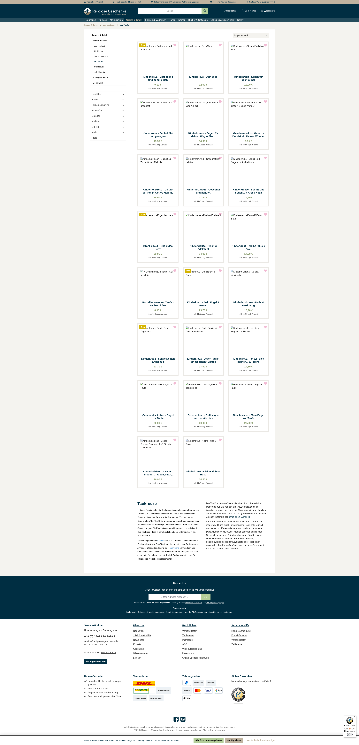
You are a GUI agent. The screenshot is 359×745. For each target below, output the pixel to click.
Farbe (95, 99)
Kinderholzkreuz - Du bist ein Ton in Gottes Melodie (158, 191)
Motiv (94, 132)
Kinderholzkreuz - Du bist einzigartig (248, 304)
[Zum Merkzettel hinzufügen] (175, 45)
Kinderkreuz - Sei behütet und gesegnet (158, 135)
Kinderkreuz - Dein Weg (203, 76)
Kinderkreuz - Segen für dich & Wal (248, 78)
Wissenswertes (140, 653)
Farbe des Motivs (100, 105)
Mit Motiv (96, 121)
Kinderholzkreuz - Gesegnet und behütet (203, 191)
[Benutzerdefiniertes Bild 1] (144, 683)
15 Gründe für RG (142, 635)
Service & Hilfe (240, 625)
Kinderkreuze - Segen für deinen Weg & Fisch (203, 135)
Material (96, 116)
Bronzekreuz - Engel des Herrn (158, 247)
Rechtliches (189, 625)
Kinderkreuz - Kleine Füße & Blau (248, 247)
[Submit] (205, 597)
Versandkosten (189, 631)
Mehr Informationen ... (171, 740)
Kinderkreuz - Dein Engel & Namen (203, 304)
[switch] (350, 734)
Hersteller (96, 94)
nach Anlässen (100, 40)
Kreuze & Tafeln (99, 35)
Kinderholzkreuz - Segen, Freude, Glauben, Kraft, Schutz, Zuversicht (158, 473)
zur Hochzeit (99, 46)
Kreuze (160, 540)
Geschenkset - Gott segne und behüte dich (203, 417)
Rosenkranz (173, 548)
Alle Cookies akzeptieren (208, 740)
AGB (194, 612)
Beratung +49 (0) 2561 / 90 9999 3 (262, 2)
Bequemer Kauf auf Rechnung (224, 2)
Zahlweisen (188, 635)
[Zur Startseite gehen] (105, 11)
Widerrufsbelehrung (192, 649)
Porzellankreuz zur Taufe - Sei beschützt (157, 304)
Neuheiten (138, 631)
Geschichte (138, 649)
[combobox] (170, 11)
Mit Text (95, 127)
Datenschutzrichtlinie (193, 603)
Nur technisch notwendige (261, 740)
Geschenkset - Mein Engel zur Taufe (158, 417)
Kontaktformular (108, 652)
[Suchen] (205, 11)
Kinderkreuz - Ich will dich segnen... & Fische (248, 360)
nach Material (99, 72)
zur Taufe (98, 61)
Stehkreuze (99, 67)
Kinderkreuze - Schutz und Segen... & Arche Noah (248, 191)
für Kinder (98, 51)
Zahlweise (236, 644)
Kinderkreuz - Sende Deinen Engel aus (158, 360)
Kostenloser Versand (95, 2)
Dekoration (98, 83)
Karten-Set (97, 110)
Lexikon (137, 658)
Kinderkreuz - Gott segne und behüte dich (158, 78)
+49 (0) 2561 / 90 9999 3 (99, 636)
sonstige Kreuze (100, 77)
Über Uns (138, 625)
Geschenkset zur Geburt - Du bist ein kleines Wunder (248, 135)
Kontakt (137, 644)
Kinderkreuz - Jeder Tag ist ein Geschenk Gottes (203, 360)
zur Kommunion (101, 56)
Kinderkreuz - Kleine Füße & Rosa (203, 473)
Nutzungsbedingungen (215, 603)
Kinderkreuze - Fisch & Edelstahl (203, 247)
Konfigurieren (234, 740)
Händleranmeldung (241, 631)
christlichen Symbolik (239, 517)
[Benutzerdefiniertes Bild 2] (144, 690)
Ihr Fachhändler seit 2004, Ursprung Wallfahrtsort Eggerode (176, 2)
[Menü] (354, 717)
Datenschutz (188, 653)
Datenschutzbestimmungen (150, 612)
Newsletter (138, 640)
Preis (94, 138)
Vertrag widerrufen (96, 661)
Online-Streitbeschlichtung (195, 658)
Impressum (187, 640)
